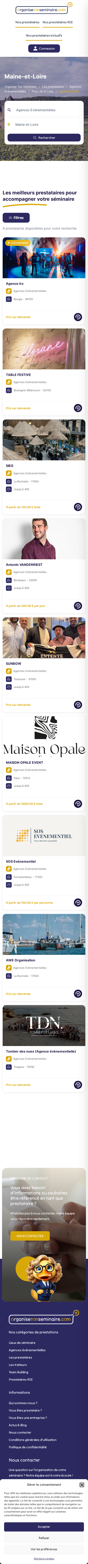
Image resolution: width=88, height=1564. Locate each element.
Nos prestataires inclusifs (44, 35)
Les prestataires (53, 86)
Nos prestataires (27, 22)
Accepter (44, 1527)
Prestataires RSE (21, 1379)
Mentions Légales (44, 1558)
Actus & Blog (18, 1425)
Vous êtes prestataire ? (25, 1410)
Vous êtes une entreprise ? (28, 1418)
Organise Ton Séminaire (20, 86)
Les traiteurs (18, 1365)
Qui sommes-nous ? (23, 1403)
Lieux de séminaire (22, 1343)
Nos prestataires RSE (58, 22)
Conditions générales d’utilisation (32, 1440)
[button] (82, 1485)
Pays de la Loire (42, 91)
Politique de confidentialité (28, 1447)
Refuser (44, 1538)
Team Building (18, 1372)
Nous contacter (20, 1432)
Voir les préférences (44, 1549)
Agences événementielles (27, 1350)
